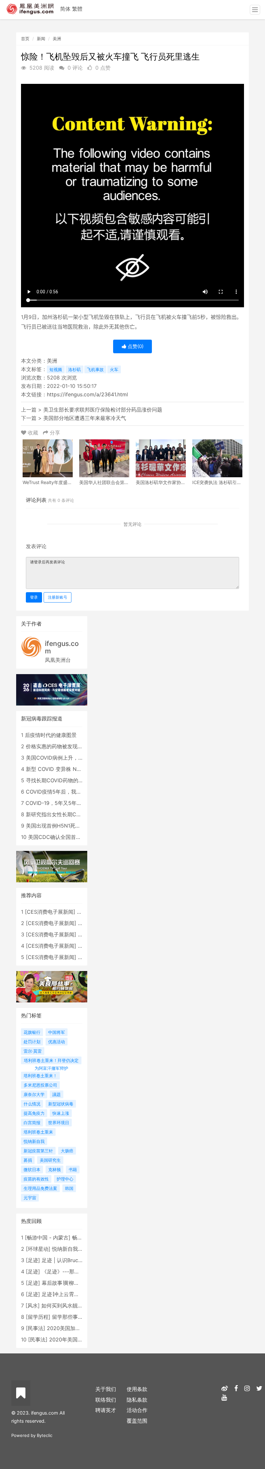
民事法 (35, 1328)
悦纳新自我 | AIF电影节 (79, 1249)
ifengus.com (62, 647)
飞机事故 (95, 369)
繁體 (77, 9)
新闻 (41, 38)
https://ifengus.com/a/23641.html (87, 394)
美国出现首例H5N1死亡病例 (58, 825)
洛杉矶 (74, 369)
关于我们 (105, 1389)
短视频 (55, 369)
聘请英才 (105, 1410)
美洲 (57, 38)
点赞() (134, 346)
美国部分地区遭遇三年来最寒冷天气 (84, 418)
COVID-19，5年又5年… (53, 803)
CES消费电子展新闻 (50, 912)
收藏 (33, 432)
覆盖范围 (137, 1421)
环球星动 (38, 1249)
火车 (114, 369)
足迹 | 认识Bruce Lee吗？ (72, 1260)
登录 (34, 597)
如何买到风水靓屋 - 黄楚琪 (72, 1305)
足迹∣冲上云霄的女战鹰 (68, 1294)
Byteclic (44, 1435)
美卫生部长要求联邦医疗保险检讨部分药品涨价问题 (102, 409)
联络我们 (105, 1399)
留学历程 (38, 1317)
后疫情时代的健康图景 (51, 735)
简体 (65, 9)
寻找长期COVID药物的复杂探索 (62, 780)
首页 (25, 38)
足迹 (33, 1260)
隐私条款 (137, 1399)
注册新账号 (57, 597)
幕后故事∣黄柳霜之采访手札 (73, 1283)
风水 (32, 1305)
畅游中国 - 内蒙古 (48, 1237)
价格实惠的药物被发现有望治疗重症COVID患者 (80, 746)
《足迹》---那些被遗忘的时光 (76, 1271)
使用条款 (137, 1389)
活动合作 (137, 1410)
